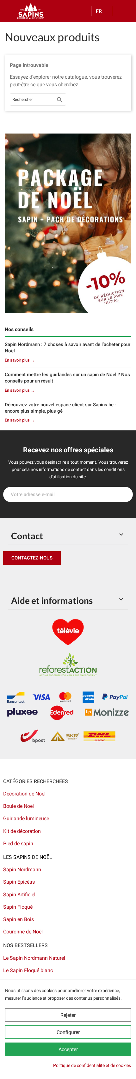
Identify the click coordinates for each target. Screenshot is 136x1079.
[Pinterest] (23, 577)
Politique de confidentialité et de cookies (92, 1065)
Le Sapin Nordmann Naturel (34, 958)
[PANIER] (128, 11)
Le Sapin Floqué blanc (28, 970)
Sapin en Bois (18, 919)
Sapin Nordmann (22, 869)
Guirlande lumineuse (26, 818)
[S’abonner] (124, 494)
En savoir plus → (20, 360)
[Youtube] (52, 577)
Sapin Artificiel (19, 895)
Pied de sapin (18, 843)
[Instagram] (38, 577)
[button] (32, 558)
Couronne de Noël (23, 932)
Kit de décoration (22, 831)
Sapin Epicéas (19, 882)
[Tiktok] (66, 577)
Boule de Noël (18, 806)
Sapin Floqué (18, 907)
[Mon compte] (119, 11)
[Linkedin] (80, 577)
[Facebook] (9, 577)
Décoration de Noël (24, 794)
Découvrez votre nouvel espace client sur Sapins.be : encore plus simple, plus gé (60, 408)
